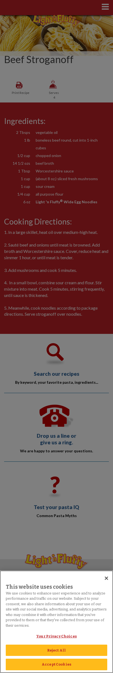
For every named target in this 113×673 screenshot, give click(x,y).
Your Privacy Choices (56, 636)
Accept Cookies (56, 664)
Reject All (56, 650)
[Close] (106, 578)
